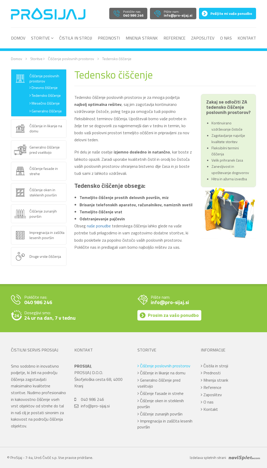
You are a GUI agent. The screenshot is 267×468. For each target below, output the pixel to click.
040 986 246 (92, 399)
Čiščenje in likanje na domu (162, 373)
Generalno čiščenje (46, 111)
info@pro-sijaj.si (95, 406)
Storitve (41, 38)
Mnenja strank (142, 38)
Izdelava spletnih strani (208, 457)
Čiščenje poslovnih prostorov (71, 58)
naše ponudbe (99, 226)
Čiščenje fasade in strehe (161, 393)
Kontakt (247, 38)
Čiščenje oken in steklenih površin (160, 404)
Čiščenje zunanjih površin (161, 414)
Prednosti (109, 38)
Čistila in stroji (75, 38)
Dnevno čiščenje (44, 87)
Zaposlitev (202, 38)
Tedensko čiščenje (46, 95)
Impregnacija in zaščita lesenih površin (164, 424)
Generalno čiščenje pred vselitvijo (158, 383)
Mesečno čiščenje (45, 103)
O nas (226, 38)
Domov (18, 38)
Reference (174, 38)
